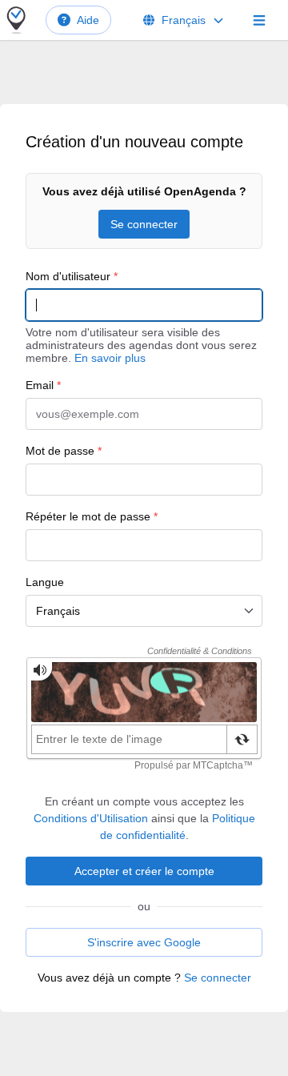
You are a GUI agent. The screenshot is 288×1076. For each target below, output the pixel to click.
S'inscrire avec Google (144, 942)
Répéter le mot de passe (92, 516)
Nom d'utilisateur (72, 276)
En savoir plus (110, 357)
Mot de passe (64, 450)
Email (43, 385)
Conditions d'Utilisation (91, 818)
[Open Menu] (259, 20)
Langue (45, 582)
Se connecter (144, 224)
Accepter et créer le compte (144, 871)
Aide (88, 20)
